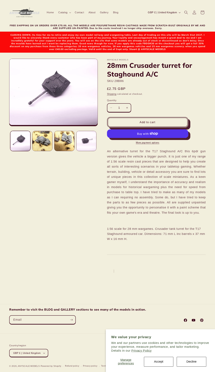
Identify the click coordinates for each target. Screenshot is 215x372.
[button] (64, 12)
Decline (191, 361)
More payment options (147, 142)
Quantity (112, 100)
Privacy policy (90, 366)
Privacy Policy (141, 350)
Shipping (111, 94)
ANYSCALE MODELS (29, 366)
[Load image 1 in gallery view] (20, 141)
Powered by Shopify (51, 366)
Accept (158, 361)
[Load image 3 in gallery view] (64, 141)
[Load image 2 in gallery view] (42, 141)
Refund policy (72, 366)
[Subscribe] (71, 319)
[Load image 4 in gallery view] (86, 141)
